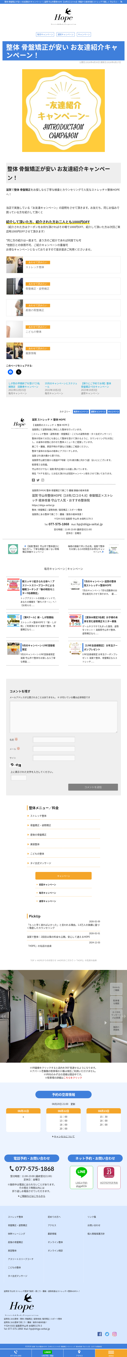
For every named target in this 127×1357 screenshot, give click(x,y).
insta (42, 480)
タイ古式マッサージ (40, 863)
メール (15, 748)
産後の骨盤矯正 (38, 834)
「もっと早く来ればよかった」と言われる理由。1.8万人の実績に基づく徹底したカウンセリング (63, 926)
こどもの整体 (37, 853)
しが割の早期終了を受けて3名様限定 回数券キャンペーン (24, 385)
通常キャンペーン (47, 901)
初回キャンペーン (47, 884)
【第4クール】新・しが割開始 (38, 617)
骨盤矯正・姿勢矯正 (40, 825)
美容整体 (35, 844)
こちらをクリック (73, 1077)
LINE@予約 (81, 1182)
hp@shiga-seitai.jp (90, 524)
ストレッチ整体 (38, 815)
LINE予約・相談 (47, 1355)
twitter (38, 480)
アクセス (79, 1355)
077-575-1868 (15, 1328)
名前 (14, 738)
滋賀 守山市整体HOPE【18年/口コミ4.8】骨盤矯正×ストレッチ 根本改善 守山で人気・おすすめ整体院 (67, 1346)
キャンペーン (63, 875)
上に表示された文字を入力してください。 (32, 771)
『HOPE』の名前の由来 (39, 945)
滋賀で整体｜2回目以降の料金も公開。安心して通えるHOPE (58, 936)
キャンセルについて (64, 1136)
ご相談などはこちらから (32, 1196)
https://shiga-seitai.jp (43, 505)
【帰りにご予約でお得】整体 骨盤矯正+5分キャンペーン (96, 385)
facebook (33, 480)
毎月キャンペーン (47, 892)
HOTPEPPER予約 (109, 1182)
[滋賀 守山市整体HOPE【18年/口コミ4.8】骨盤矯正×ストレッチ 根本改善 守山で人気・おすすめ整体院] (63, 23)
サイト (13, 757)
